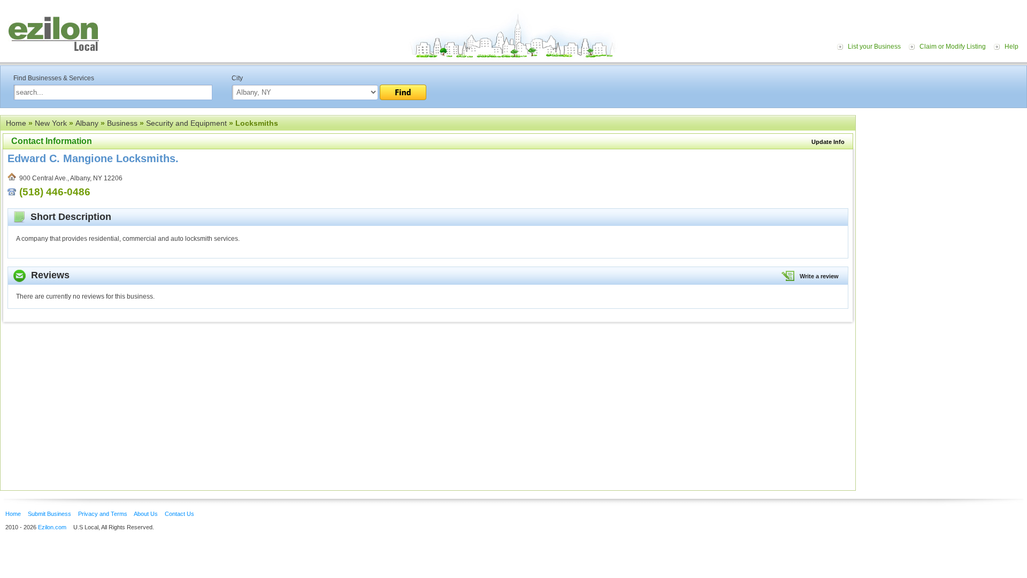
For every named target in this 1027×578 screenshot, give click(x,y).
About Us (146, 514)
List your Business (874, 46)
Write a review (819, 276)
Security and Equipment (186, 123)
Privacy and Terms (102, 514)
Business (122, 123)
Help (1011, 46)
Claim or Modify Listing (952, 46)
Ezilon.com (52, 527)
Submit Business (49, 514)
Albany (86, 123)
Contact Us (179, 514)
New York (51, 123)
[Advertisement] (944, 181)
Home (16, 123)
